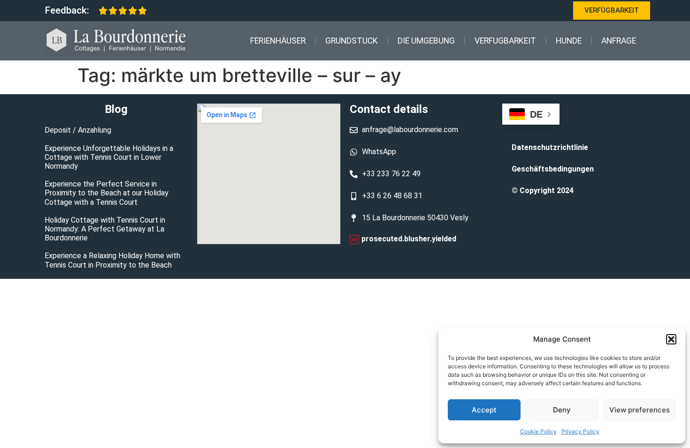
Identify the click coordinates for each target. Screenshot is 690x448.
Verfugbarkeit (505, 40)
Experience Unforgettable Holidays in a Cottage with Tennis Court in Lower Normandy (109, 157)
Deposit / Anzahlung (78, 130)
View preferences (639, 409)
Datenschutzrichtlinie (550, 147)
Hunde (569, 40)
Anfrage (618, 40)
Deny (562, 409)
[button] (671, 339)
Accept (484, 409)
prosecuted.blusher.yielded (408, 238)
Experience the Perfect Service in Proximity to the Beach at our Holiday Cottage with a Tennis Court (107, 192)
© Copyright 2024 (543, 190)
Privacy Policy (580, 431)
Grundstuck (351, 40)
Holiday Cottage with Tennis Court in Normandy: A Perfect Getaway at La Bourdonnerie (105, 229)
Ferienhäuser (278, 40)
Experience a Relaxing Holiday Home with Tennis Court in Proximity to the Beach (112, 260)
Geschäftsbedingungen (553, 168)
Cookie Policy (538, 431)
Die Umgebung (426, 40)
